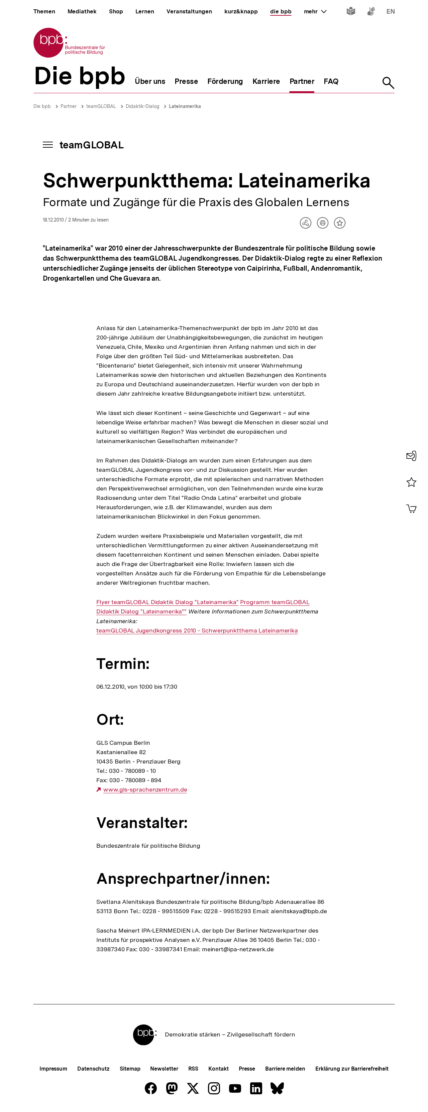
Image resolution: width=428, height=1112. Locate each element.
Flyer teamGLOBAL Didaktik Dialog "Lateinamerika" (167, 602)
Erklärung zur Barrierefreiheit (352, 1069)
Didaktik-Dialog (142, 106)
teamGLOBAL (101, 106)
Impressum (53, 1069)
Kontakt (218, 1069)
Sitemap (130, 1069)
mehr (315, 11)
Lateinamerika (185, 106)
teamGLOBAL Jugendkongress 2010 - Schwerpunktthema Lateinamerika (197, 630)
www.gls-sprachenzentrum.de (145, 789)
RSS (193, 1069)
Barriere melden (285, 1069)
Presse (247, 1069)
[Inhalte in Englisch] (391, 12)
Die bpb (42, 106)
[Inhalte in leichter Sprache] (351, 12)
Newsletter (164, 1069)
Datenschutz (93, 1069)
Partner (69, 106)
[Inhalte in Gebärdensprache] (371, 12)
